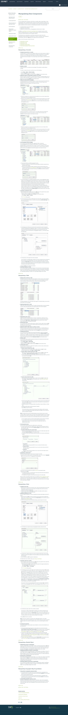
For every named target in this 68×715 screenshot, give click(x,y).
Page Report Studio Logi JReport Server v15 (31, 8)
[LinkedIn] (21, 702)
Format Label (25, 638)
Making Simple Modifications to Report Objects (12, 30)
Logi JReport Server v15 (20, 8)
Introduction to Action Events (23, 696)
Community (50, 1)
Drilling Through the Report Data (12, 42)
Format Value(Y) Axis (43, 634)
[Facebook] (18, 702)
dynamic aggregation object (44, 476)
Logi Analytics (10, 8)
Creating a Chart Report (38, 558)
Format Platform (24, 631)
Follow (20, 16)
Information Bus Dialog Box (22, 694)
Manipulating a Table (23, 42)
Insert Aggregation (34, 167)
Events (57, 1)
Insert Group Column (44, 379)
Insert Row (28, 130)
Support (44, 1)
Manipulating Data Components (12, 39)
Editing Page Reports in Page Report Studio (12, 24)
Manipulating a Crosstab (24, 41)
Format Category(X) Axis (34, 634)
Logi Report (26, 1)
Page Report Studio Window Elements (12, 18)
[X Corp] (20, 702)
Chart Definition (27, 498)
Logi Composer (19, 1)
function (36, 470)
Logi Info (32, 1)
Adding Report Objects (12, 33)
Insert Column (29, 99)
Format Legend (39, 631)
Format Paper (31, 631)
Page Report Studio (12, 14)
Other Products (38, 1)
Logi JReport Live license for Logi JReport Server (30, 31)
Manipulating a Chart (23, 43)
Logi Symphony (12, 1)
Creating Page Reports (12, 20)
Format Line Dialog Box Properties (23, 692)
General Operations (12, 26)
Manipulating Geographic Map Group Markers (27, 45)
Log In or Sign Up (64, 4)
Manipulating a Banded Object (25, 44)
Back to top (21, 47)
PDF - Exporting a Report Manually (23, 699)
